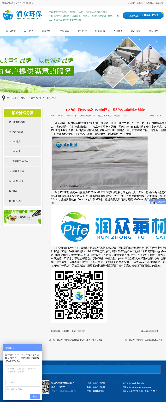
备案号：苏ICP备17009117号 (63, 391)
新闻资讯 (46, 31)
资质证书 (82, 31)
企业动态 (52, 97)
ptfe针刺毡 (17, 181)
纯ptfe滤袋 (17, 131)
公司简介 (131, 3)
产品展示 (64, 31)
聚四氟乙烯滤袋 (20, 161)
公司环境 (118, 31)
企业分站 (159, 3)
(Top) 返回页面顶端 (149, 331)
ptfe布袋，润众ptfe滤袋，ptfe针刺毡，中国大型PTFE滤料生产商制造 (100, 115)
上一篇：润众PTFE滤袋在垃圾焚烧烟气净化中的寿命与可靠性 (75, 340)
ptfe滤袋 (16, 141)
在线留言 (150, 3)
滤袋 (14, 191)
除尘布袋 (17, 201)
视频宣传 (100, 31)
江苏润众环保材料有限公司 (73, 331)
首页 (23, 97)
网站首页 (11, 31)
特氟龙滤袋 (18, 171)
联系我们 (140, 3)
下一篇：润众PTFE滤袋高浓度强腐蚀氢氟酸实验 (141, 340)
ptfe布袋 (16, 151)
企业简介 (29, 31)
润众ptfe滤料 (18, 122)
